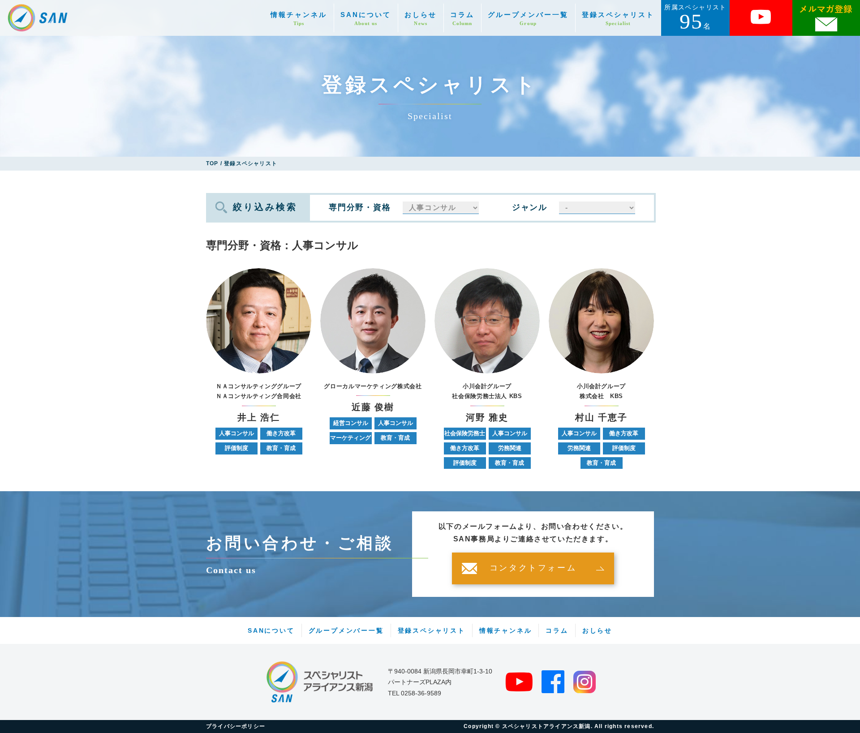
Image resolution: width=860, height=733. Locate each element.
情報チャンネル (299, 18)
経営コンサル (350, 423)
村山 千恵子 (601, 418)
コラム (462, 18)
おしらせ (420, 18)
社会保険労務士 (464, 433)
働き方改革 (281, 433)
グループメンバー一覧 (528, 18)
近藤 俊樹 (373, 407)
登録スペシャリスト (618, 18)
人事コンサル (236, 433)
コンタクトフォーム (533, 568)
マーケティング (350, 437)
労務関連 (509, 448)
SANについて (365, 18)
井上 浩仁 (258, 418)
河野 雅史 (487, 418)
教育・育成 (281, 448)
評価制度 (236, 448)
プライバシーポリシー (235, 726)
